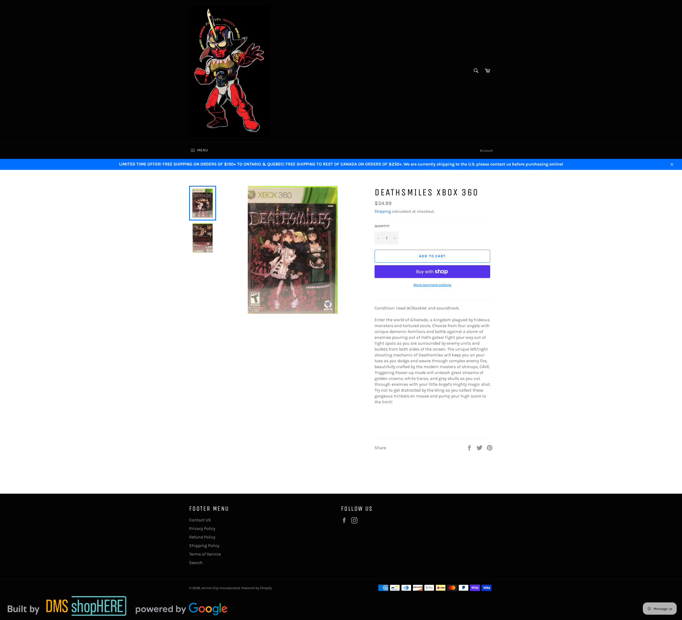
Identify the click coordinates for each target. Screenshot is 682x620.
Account (486, 150)
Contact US (200, 519)
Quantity (382, 226)
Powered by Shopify (256, 588)
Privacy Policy (202, 528)
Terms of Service (205, 554)
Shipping (383, 211)
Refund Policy (202, 537)
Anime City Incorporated (221, 588)
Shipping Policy (204, 545)
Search (196, 562)
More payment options (432, 285)
